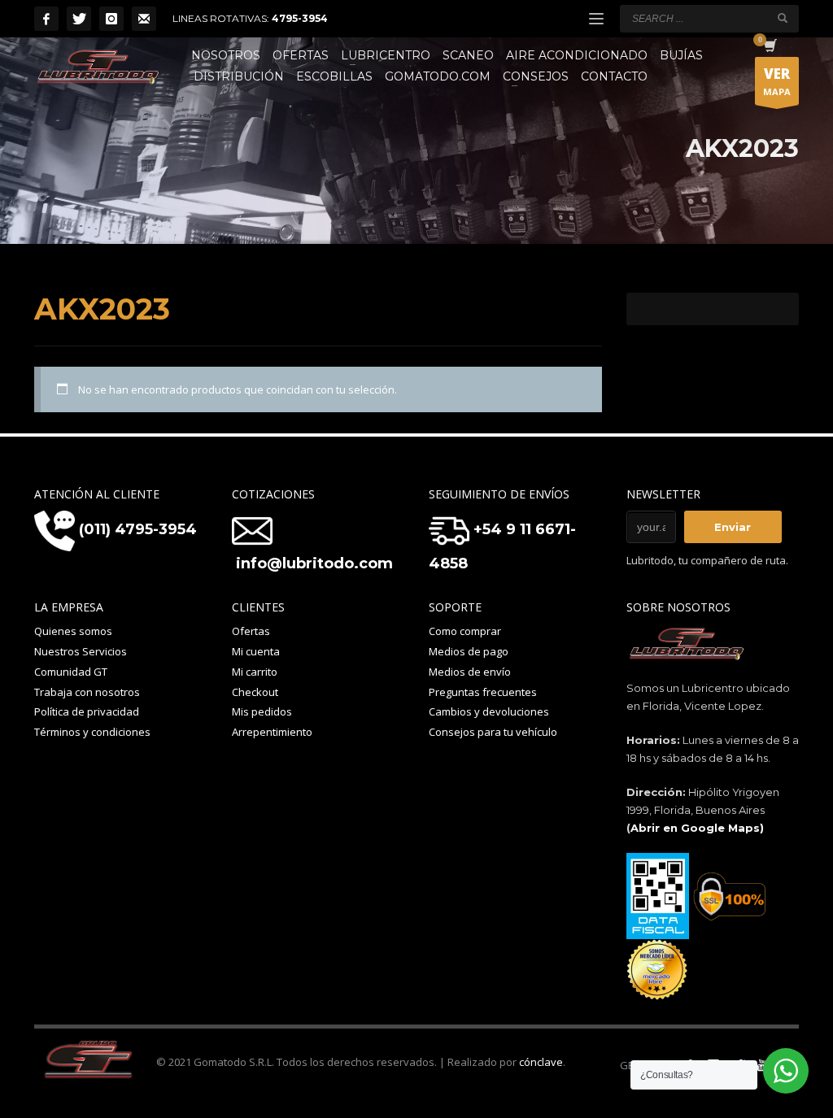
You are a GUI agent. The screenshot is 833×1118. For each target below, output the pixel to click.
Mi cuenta (256, 651)
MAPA (777, 81)
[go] (782, 18)
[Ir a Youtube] (762, 1065)
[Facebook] (46, 19)
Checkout (255, 692)
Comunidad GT (70, 671)
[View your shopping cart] (769, 47)
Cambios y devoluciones (489, 711)
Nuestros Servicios (80, 651)
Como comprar (465, 631)
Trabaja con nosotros (87, 692)
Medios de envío (470, 671)
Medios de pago (468, 651)
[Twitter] (79, 19)
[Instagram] (111, 19)
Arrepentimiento (272, 731)
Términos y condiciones (92, 731)
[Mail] (144, 19)
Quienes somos (73, 631)
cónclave (541, 1062)
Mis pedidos (262, 711)
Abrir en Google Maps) (697, 827)
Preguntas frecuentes (483, 692)
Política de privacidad (86, 711)
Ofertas (251, 631)
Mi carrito (254, 671)
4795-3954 (300, 18)
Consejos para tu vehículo (493, 731)
